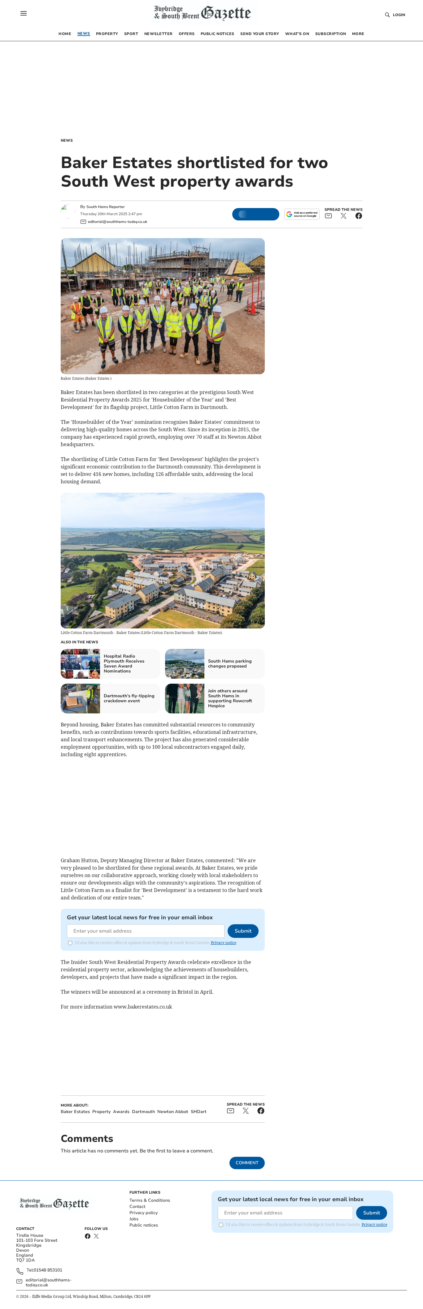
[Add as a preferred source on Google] (302, 214)
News (67, 140)
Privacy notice (223, 942)
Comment (247, 1163)
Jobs (133, 1219)
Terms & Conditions (149, 1200)
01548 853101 (48, 1270)
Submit (243, 931)
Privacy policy (143, 1213)
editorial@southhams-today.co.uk (49, 1283)
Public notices (143, 1225)
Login (399, 15)
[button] (23, 13)
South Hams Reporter (106, 206)
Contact (137, 1206)
